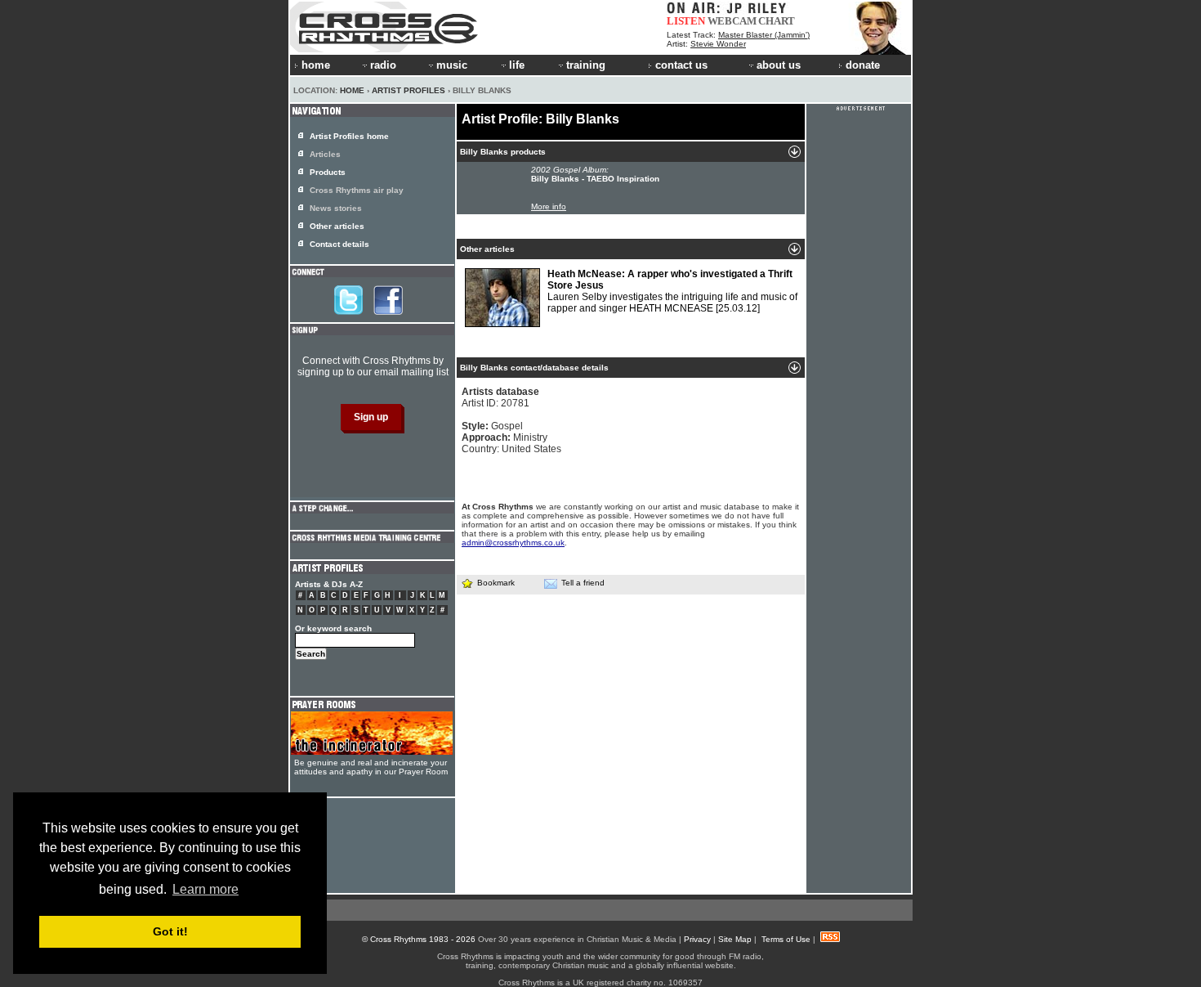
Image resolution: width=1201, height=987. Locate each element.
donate (863, 65)
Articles (325, 154)
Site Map (735, 939)
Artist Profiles (408, 90)
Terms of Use (785, 939)
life (517, 65)
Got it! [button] (170, 931)
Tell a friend (583, 582)
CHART (776, 21)
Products (328, 172)
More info (548, 206)
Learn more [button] (205, 889)
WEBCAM (732, 21)
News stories (336, 208)
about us (779, 65)
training (585, 65)
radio (383, 65)
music (451, 65)
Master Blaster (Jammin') (764, 34)
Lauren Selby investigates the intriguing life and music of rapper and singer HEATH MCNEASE (672, 291)
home (315, 65)
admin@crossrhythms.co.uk (513, 542)
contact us (681, 65)
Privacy (697, 939)
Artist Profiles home (349, 136)
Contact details (339, 244)
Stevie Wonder (718, 43)
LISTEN (686, 21)
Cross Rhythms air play (357, 190)
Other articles (337, 226)
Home (352, 90)
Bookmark (496, 582)
